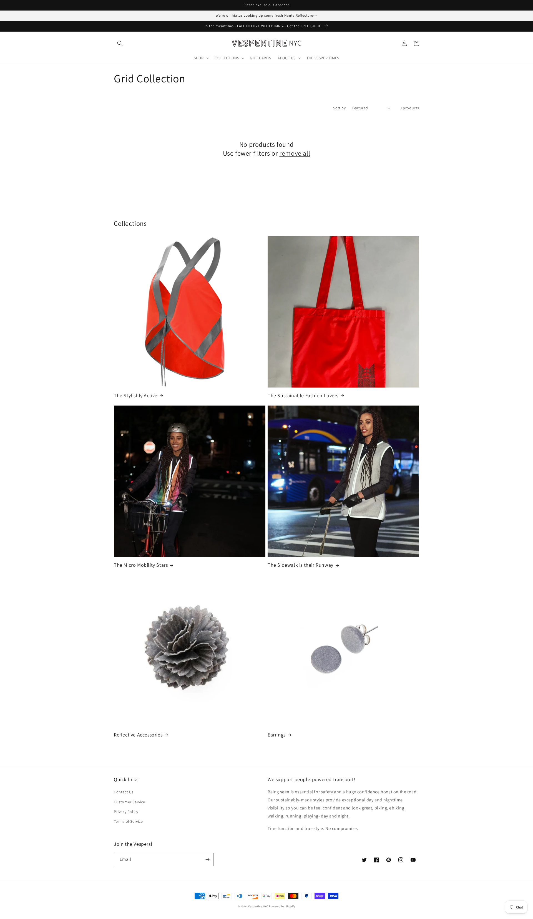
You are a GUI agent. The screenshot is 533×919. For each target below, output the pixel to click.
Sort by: (339, 107)
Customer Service (129, 801)
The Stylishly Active (135, 395)
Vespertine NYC (258, 906)
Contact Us (124, 791)
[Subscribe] (207, 859)
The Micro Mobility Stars (141, 565)
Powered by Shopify (282, 906)
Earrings (277, 734)
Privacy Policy (126, 811)
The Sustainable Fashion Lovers (303, 395)
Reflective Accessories (138, 734)
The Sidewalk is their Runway (300, 565)
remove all (294, 153)
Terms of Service (128, 821)
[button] (120, 43)
